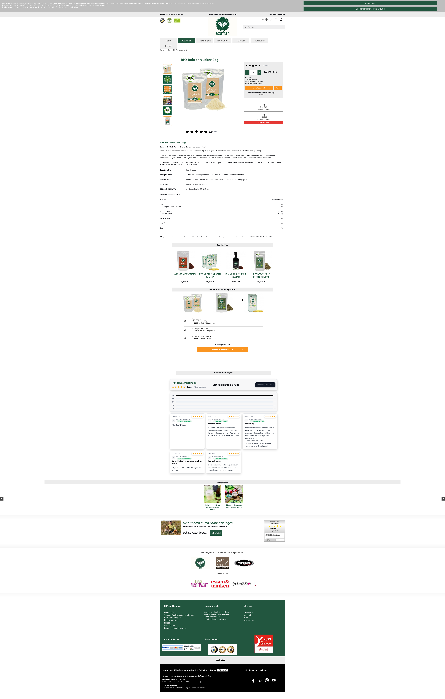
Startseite (163, 50)
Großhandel (169, 625)
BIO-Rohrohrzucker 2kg (180, 50)
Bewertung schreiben (265, 385)
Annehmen (370, 3)
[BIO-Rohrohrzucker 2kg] (193, 302)
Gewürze (186, 40)
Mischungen (205, 40)
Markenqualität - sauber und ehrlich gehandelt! (222, 552)
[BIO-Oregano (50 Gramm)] (223, 302)
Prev (1, 499)
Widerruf (223, 670)
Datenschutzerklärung (90, 5)
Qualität (247, 615)
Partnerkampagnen (172, 617)
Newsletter (248, 612)
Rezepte (168, 46)
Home (168, 40)
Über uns (216, 532)
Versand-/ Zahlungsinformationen (179, 615)
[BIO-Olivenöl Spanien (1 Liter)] (254, 302)
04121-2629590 (171, 15)
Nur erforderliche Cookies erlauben (370, 9)
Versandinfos (205, 676)
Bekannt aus (222, 573)
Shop (169, 50)
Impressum (168, 670)
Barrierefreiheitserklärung (203, 670)
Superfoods (259, 40)
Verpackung (249, 620)
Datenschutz (185, 670)
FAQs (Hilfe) (169, 612)
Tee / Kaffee (223, 40)
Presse (167, 623)
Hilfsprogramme (171, 620)
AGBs (176, 670)
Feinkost (241, 40)
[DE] (266, 20)
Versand (261, 95)
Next (443, 499)
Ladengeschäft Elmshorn (175, 628)
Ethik (246, 617)
